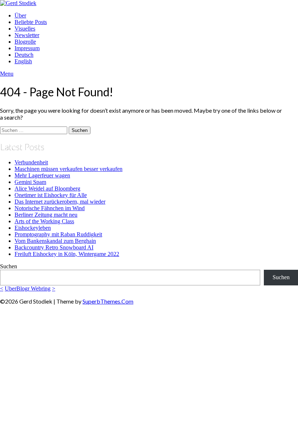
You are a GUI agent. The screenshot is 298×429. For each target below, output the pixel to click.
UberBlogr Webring (28, 288)
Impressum (27, 48)
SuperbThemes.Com (107, 301)
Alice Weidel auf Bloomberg (47, 188)
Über (20, 15)
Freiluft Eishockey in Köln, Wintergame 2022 (67, 254)
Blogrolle (25, 42)
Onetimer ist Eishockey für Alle (51, 195)
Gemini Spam (30, 182)
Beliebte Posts (31, 22)
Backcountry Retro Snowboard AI (54, 247)
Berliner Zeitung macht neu (46, 215)
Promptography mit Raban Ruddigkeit (58, 234)
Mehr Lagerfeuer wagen (42, 175)
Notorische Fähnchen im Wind (50, 208)
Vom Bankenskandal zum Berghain (55, 241)
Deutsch (24, 55)
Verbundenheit (31, 162)
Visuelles (25, 28)
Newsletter (27, 35)
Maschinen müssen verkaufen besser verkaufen (68, 169)
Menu (6, 74)
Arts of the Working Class (44, 221)
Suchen (8, 266)
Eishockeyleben (33, 228)
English (23, 61)
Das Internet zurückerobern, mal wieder (60, 202)
